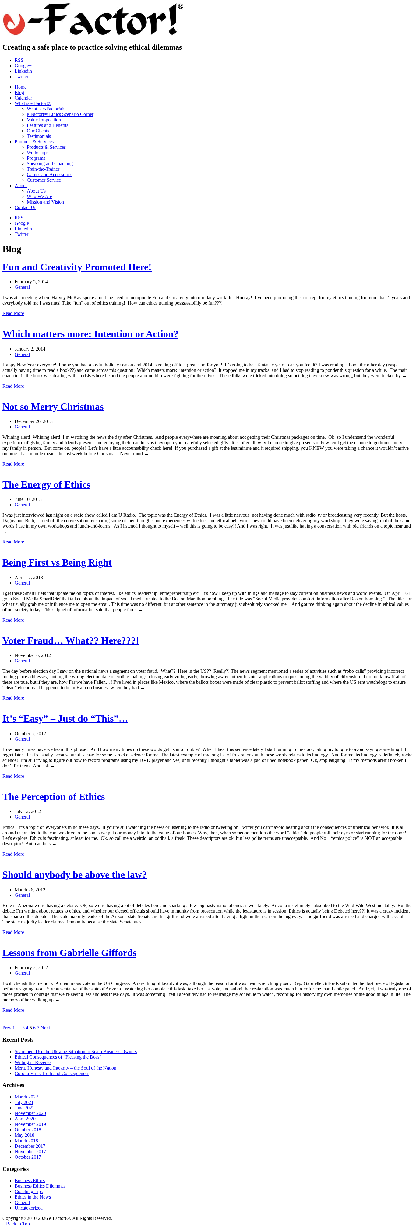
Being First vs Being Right (57, 562)
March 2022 (26, 1096)
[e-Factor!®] (93, 34)
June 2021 (24, 1107)
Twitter (21, 76)
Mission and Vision (45, 201)
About (21, 185)
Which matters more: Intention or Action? (90, 333)
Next (45, 1027)
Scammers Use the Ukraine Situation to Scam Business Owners (76, 1051)
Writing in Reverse (33, 1062)
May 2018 (24, 1135)
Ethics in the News (33, 1196)
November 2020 (30, 1113)
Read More (13, 313)
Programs (36, 158)
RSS (19, 60)
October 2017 (28, 1157)
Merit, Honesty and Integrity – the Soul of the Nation (65, 1067)
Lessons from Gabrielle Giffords (69, 952)
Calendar (23, 97)
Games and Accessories (49, 174)
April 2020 (25, 1118)
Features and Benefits (47, 125)
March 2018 (26, 1140)
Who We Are (39, 196)
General (22, 287)
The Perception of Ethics (53, 796)
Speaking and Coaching (50, 163)
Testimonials (39, 136)
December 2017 (30, 1146)
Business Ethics (30, 1180)
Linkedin (23, 71)
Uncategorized (29, 1207)
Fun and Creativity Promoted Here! (77, 266)
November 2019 (30, 1124)
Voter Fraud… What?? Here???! (70, 640)
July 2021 (24, 1102)
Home (20, 86)
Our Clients (38, 130)
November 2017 (30, 1151)
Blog (19, 92)
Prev (6, 1027)
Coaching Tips (29, 1191)
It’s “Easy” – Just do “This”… (65, 718)
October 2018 (28, 1129)
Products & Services (34, 141)
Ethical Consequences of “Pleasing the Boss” (58, 1057)
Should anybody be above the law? (74, 874)
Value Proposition (44, 119)
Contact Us (25, 207)
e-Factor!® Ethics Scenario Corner (60, 114)
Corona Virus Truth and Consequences (52, 1073)
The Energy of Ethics (46, 484)
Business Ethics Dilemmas (40, 1186)
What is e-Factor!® (33, 103)
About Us (36, 191)
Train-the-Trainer (43, 169)
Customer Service (44, 180)
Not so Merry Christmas (53, 406)
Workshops (37, 152)
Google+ (23, 65)
